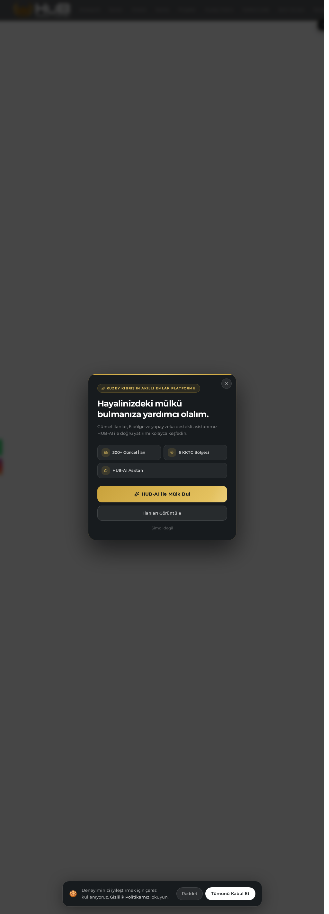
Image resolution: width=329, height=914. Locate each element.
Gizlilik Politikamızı (130, 897)
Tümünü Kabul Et (230, 893)
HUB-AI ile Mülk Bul (165, 494)
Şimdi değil (162, 528)
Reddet (189, 893)
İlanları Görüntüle (162, 513)
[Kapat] (226, 383)
